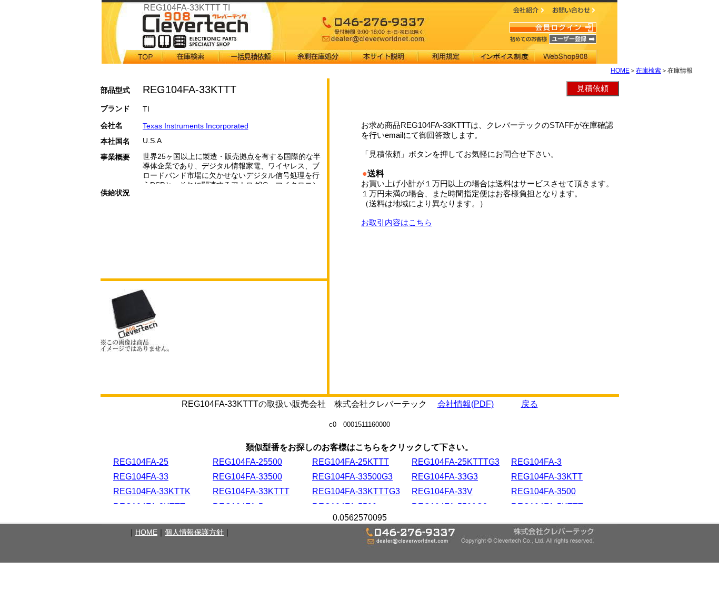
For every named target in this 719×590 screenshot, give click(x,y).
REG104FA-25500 (247, 461)
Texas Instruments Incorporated (195, 126)
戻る (529, 403)
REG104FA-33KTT (547, 476)
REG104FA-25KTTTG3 (456, 461)
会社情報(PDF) (465, 403)
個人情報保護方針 (194, 532)
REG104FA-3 (536, 461)
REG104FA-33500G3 (352, 476)
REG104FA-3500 (543, 491)
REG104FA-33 (140, 476)
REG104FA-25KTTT (350, 461)
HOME (620, 70)
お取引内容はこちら (396, 222)
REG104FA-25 (140, 461)
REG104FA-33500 (247, 476)
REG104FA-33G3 (445, 476)
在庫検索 (648, 70)
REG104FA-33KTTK (152, 491)
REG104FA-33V (442, 491)
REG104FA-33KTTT (251, 491)
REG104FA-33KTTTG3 (356, 491)
